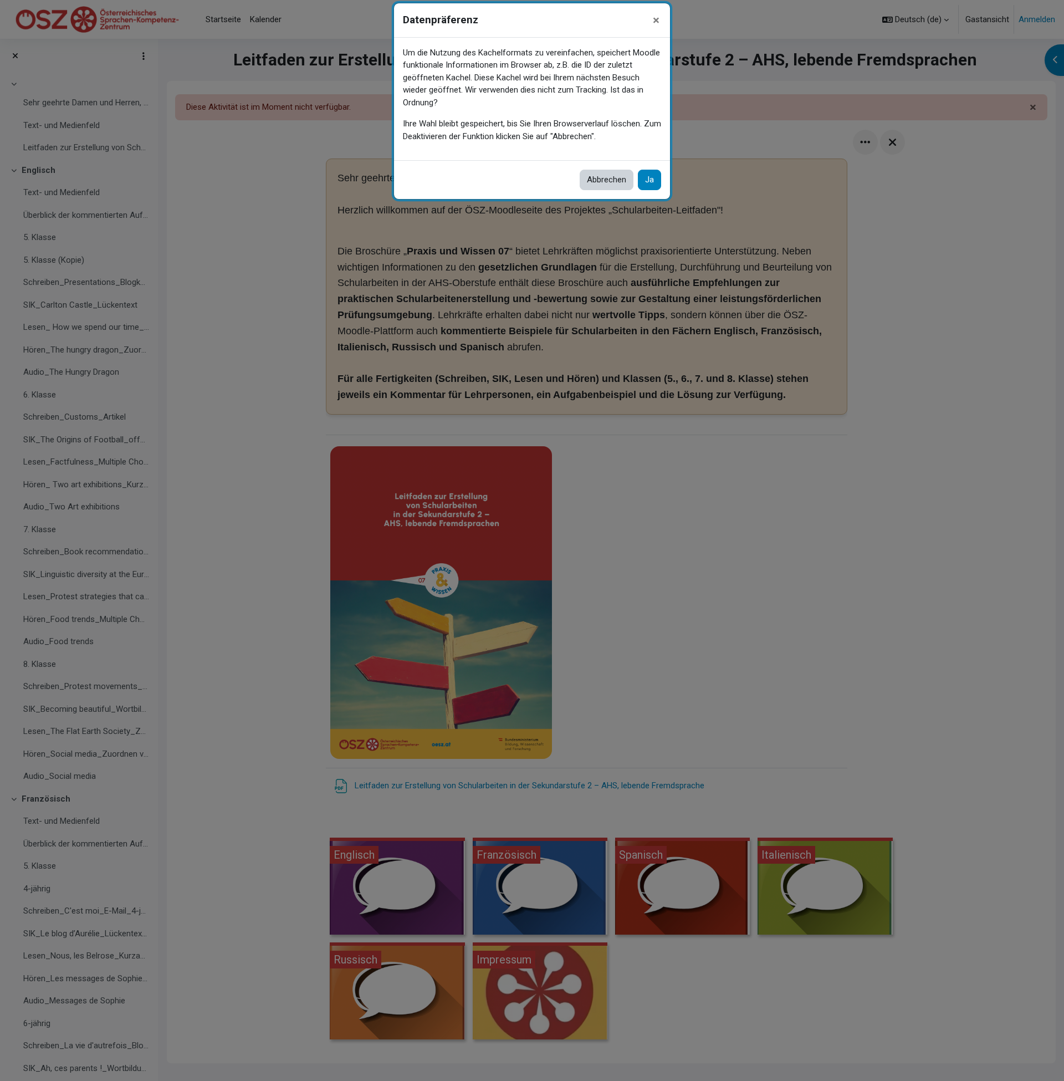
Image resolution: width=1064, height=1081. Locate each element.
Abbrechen (606, 180)
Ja (649, 180)
